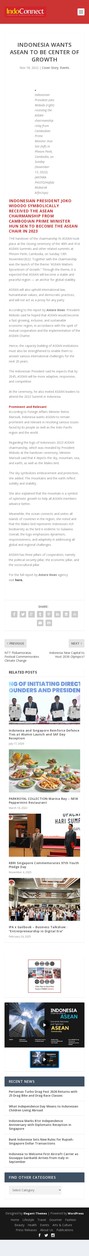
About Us (46, 1230)
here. (19, 580)
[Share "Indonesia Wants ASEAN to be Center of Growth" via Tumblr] (40, 614)
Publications (64, 1230)
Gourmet (55, 1220)
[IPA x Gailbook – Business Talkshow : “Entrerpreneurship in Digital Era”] (44, 899)
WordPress (76, 1213)
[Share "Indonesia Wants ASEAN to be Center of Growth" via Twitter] (23, 614)
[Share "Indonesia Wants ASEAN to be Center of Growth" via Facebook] (14, 614)
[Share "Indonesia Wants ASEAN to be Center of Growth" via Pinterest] (48, 614)
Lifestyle (28, 1220)
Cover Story (50, 68)
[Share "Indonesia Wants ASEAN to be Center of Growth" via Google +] (31, 614)
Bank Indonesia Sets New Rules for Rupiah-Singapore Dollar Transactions (41, 1141)
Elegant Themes (35, 1213)
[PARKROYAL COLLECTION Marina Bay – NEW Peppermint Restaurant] (44, 770)
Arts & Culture (62, 1225)
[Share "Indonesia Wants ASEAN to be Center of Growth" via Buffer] (66, 614)
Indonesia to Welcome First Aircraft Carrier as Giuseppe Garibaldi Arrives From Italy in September (43, 1158)
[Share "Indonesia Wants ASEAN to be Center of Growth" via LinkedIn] (57, 614)
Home (15, 1220)
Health (32, 1225)
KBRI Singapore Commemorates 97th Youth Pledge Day (44, 865)
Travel (41, 1220)
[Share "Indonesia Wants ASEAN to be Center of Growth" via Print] (48, 623)
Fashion (70, 1220)
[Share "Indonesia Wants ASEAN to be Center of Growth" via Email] (40, 623)
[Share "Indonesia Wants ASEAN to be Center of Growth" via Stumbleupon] (74, 614)
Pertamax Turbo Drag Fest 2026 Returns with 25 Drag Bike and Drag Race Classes (43, 1094)
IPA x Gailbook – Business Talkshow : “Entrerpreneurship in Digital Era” (38, 929)
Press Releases (26, 1230)
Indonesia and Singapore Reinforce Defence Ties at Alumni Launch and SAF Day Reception (44, 734)
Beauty (19, 1225)
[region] (45, 1037)
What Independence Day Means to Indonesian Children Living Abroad (43, 1108)
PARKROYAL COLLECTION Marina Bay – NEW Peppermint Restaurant (43, 801)
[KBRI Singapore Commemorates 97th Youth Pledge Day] (44, 835)
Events (64, 68)
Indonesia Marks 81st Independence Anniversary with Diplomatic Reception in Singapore (40, 1125)
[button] (45, 1025)
